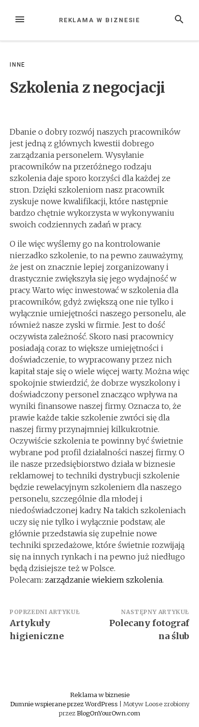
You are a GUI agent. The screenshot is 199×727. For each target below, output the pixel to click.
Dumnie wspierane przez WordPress (64, 704)
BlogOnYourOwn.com (108, 713)
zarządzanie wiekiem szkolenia (103, 580)
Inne (18, 64)
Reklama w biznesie (100, 20)
